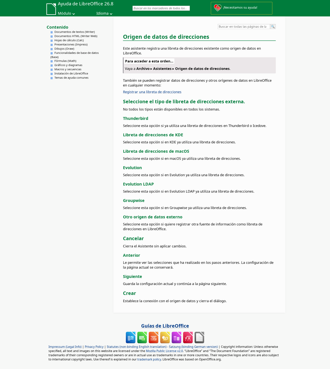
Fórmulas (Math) (65, 61)
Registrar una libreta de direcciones (152, 91)
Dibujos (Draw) (64, 48)
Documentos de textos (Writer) (74, 32)
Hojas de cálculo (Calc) (69, 40)
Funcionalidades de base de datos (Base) (74, 55)
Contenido (57, 27)
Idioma (102, 13)
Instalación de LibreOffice (71, 73)
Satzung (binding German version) (193, 347)
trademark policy (149, 359)
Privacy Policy (94, 347)
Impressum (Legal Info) (65, 347)
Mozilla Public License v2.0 (164, 351)
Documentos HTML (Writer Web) (75, 36)
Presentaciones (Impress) (71, 44)
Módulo (64, 13)
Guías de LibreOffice (165, 325)
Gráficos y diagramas (68, 65)
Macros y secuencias (67, 69)
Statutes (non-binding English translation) (137, 347)
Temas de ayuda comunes (71, 77)
